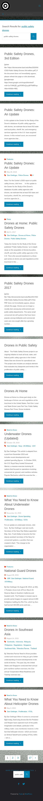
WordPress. (29, 794)
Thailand (33, 648)
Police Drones (23, 175)
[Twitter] (23, 784)
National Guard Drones (20, 570)
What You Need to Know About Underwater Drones (21, 504)
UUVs (26, 520)
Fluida (20, 794)
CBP (8, 578)
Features (10, 159)
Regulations (18, 645)
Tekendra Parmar (23, 648)
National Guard (28, 578)
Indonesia (19, 642)
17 (30, 757)
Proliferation (9, 520)
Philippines (8, 645)
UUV (33, 446)
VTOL (30, 711)
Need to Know (12, 430)
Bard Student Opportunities (20, 770)
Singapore (27, 645)
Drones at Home (24, 235)
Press (9, 219)
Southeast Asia (10, 648)
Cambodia (11, 642)
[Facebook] (19, 784)
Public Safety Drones (18, 239)
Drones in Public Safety (20, 345)
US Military (27, 446)
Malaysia (27, 642)
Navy (20, 446)
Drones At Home (15, 391)
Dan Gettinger (12, 175)
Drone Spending (24, 516)
